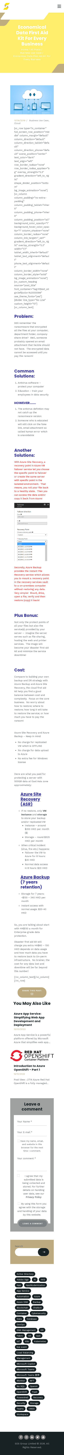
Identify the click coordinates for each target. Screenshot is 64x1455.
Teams (20, 1408)
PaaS (34, 1392)
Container (22, 1313)
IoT (18, 1341)
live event (22, 1347)
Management (23, 1358)
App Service (23, 1291)
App (19, 1285)
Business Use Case (30, 52)
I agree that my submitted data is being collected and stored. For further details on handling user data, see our (33, 1186)
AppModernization (35, 1285)
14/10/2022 (19, 1074)
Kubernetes (40, 1341)
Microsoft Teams (25, 1369)
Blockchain (22, 1307)
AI (35, 1279)
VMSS (32, 1408)
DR (42, 1330)
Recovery (38, 1397)
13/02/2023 (19, 1029)
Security (21, 1403)
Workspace (22, 1414)
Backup (37, 1302)
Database (32, 1319)
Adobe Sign (23, 1279)
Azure (37, 1296)
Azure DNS (22, 1302)
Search (19, 1246)
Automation (23, 1296)
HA (29, 1335)
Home (24, 49)
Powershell (22, 1397)
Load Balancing (25, 1352)
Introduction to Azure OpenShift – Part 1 (29, 1068)
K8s (27, 1341)
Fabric (20, 1335)
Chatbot (37, 1307)
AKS (43, 1279)
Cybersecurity (39, 1313)
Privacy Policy (33, 1197)
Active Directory (25, 1274)
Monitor (21, 1380)
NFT (32, 1380)
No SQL (21, 1386)
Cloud (17, 123)
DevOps (21, 1324)
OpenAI (33, 1386)
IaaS (38, 1335)
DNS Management (26, 1330)
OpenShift (22, 1392)
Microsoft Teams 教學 (28, 1375)
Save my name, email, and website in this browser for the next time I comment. (32, 1146)
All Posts (35, 49)
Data (19, 1319)
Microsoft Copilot (26, 1364)
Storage (34, 1403)
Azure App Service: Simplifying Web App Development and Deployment (29, 1019)
